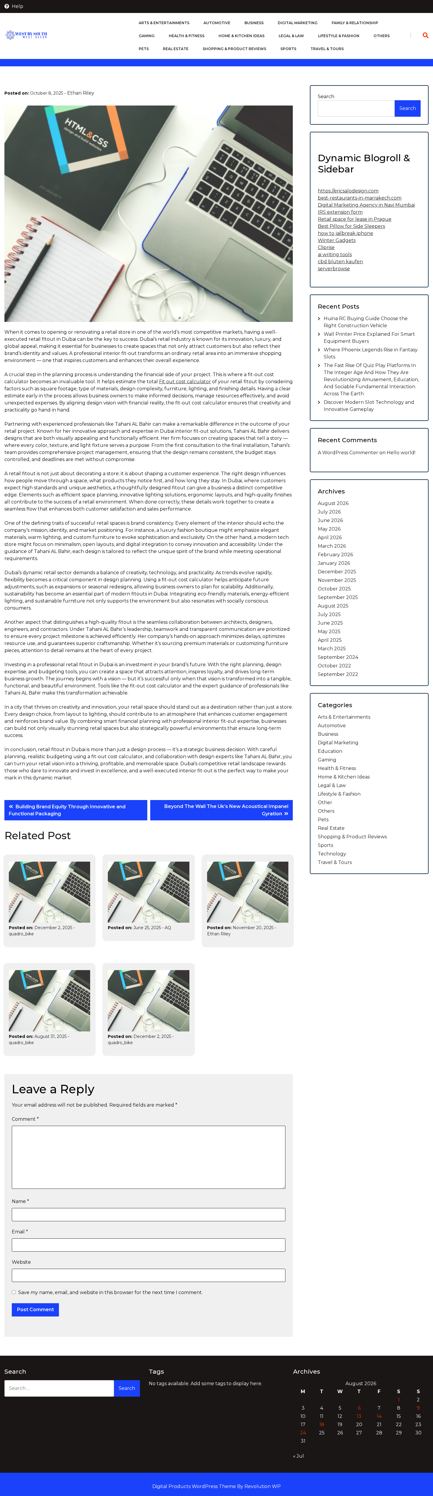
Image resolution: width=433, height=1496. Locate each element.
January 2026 (334, 563)
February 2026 (335, 554)
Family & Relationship (355, 23)
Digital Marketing (298, 23)
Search (326, 96)
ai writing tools (335, 254)
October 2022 (334, 666)
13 (359, 1416)
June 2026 (330, 520)
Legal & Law (291, 36)
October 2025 (334, 589)
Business (254, 23)
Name (20, 1201)
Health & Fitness (186, 36)
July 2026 (329, 512)
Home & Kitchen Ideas (242, 36)
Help (17, 6)
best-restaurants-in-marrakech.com (359, 198)
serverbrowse (334, 268)
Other (325, 802)
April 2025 (330, 640)
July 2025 (329, 614)
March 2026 (332, 546)
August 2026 (333, 503)
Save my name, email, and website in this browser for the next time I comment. (110, 1292)
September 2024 (338, 657)
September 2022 (338, 674)
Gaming (147, 36)
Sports (288, 49)
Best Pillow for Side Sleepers (351, 226)
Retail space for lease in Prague (354, 219)
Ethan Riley (80, 93)
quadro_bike (21, 934)
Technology (332, 854)
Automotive (217, 23)
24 (303, 1433)
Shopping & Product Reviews (234, 49)
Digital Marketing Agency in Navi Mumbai (366, 205)
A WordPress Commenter (348, 452)
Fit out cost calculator (185, 381)
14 (379, 1416)
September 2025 (338, 597)
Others (381, 36)
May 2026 (329, 529)
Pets (144, 49)
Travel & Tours (327, 49)
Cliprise (326, 247)
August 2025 (333, 606)
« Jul (298, 1456)
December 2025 (337, 572)
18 (321, 1424)
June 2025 (330, 623)
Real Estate (176, 49)
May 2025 (329, 631)
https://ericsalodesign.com (348, 191)
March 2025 (332, 648)
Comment (25, 1119)
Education (330, 751)
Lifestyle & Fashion (338, 36)
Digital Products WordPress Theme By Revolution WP (216, 1486)
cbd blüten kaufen (340, 261)
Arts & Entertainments (164, 23)
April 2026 (330, 537)
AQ (168, 927)
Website (21, 1262)
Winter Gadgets (337, 240)
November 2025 (337, 580)
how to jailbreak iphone (345, 233)
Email (20, 1232)
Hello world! (401, 452)
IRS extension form (340, 212)
